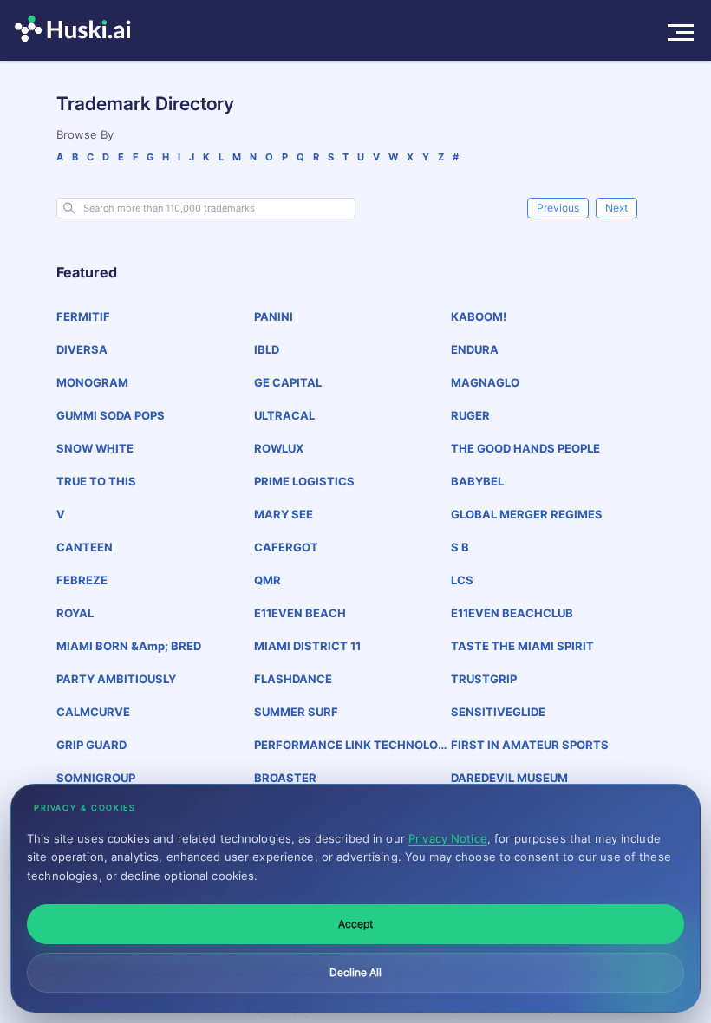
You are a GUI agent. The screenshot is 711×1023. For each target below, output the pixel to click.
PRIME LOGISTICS (304, 481)
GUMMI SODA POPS (110, 415)
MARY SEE (283, 514)
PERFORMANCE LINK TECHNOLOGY (350, 745)
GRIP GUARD (91, 745)
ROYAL (75, 613)
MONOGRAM (92, 382)
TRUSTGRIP (484, 679)
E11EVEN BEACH (300, 613)
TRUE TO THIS (96, 481)
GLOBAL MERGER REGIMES (527, 514)
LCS (462, 580)
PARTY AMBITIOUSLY (116, 679)
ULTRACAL (284, 415)
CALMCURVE (93, 712)
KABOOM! (478, 316)
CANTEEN (84, 547)
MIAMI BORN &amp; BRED (128, 646)
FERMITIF (83, 316)
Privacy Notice (447, 838)
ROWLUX (278, 448)
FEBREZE (82, 580)
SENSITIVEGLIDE (498, 712)
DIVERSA (82, 349)
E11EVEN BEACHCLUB (512, 613)
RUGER (470, 415)
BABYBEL (477, 481)
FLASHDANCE (293, 679)
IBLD (266, 349)
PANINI (273, 316)
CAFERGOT (286, 547)
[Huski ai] (77, 30)
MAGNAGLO (485, 382)
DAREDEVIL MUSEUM (509, 778)
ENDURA (475, 349)
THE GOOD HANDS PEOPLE (525, 448)
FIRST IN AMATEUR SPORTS (530, 745)
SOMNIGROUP (95, 778)
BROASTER (285, 778)
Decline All (355, 972)
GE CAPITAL (288, 382)
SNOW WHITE (95, 448)
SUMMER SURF (296, 712)
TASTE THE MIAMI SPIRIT (522, 646)
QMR (267, 580)
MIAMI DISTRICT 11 (307, 646)
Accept (355, 923)
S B (460, 547)
